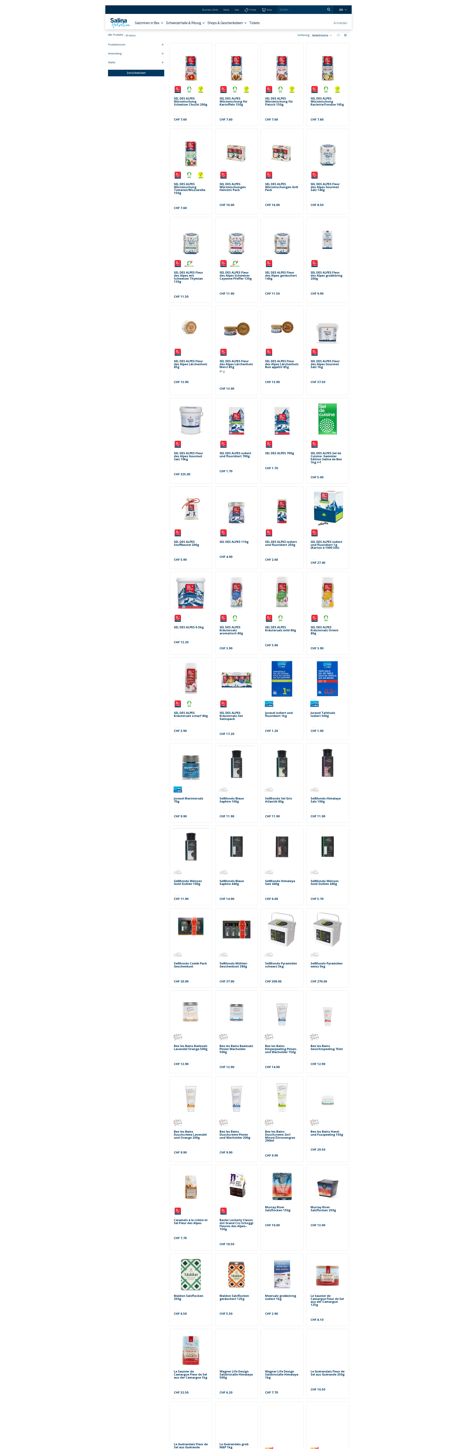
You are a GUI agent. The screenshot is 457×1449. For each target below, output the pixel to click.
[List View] (345, 35)
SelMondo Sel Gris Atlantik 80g (278, 800)
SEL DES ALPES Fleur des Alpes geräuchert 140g (281, 275)
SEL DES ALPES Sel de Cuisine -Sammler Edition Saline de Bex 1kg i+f (326, 458)
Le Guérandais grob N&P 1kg (234, 1446)
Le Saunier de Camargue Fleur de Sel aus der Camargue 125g (327, 1300)
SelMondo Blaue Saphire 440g (232, 883)
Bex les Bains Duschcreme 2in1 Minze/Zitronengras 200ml (280, 1136)
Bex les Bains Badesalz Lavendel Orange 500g (190, 1048)
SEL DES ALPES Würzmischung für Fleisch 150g (279, 101)
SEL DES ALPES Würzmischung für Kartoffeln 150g (233, 101)
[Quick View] (207, 52)
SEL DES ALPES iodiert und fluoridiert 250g (281, 543)
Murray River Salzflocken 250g (323, 1209)
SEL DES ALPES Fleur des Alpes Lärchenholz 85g (190, 364)
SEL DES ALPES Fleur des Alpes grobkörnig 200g (326, 275)
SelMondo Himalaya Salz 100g (326, 800)
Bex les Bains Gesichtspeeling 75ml (327, 1048)
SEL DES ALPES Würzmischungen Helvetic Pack (233, 187)
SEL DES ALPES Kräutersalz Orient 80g (324, 630)
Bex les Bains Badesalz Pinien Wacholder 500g (236, 1049)
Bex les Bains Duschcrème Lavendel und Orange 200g (190, 1134)
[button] (322, 35)
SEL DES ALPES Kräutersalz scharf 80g (191, 714)
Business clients (210, 9)
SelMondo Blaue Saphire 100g (232, 800)
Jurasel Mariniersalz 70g (188, 800)
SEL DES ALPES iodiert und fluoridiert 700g (235, 455)
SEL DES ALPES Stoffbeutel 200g (186, 543)
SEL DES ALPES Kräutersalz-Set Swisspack (231, 715)
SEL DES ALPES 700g (279, 453)
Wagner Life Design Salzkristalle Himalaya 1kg (281, 1374)
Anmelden (340, 23)
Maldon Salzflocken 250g (188, 1297)
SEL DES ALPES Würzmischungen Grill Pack (281, 187)
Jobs (236, 9)
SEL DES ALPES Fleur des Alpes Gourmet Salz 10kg (188, 456)
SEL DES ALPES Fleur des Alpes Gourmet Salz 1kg (325, 364)
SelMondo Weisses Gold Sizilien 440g (325, 883)
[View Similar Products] (207, 76)
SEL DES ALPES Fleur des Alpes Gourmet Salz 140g (325, 187)
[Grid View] (338, 35)
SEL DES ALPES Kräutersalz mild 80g (280, 629)
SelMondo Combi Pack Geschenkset (190, 965)
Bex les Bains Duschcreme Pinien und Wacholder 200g (235, 1134)
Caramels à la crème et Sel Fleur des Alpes (191, 1222)
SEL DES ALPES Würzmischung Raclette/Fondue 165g (327, 101)
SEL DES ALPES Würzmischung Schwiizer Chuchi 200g (190, 101)
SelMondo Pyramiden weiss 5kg (327, 965)
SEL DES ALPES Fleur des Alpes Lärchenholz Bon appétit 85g (281, 364)
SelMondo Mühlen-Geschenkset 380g (234, 965)
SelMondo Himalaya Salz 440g (280, 883)
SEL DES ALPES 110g (234, 541)
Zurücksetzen (136, 73)
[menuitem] (149, 23)
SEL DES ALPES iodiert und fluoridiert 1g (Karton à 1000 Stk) (326, 544)
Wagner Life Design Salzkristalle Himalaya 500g (236, 1374)
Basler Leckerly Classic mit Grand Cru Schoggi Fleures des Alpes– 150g (236, 1225)
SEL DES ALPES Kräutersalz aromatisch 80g (231, 630)
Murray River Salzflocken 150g (277, 1209)
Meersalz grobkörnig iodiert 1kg (280, 1297)
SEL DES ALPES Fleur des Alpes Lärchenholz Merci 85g (236, 364)
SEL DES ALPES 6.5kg (189, 627)
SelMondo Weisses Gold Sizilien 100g (188, 883)
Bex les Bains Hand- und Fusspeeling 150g (327, 1133)
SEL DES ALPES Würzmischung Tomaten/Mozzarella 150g (189, 189)
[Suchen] (329, 9)
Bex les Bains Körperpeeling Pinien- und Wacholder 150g (281, 1049)
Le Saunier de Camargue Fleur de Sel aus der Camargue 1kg (190, 1374)
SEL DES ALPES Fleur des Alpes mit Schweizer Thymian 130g (188, 277)
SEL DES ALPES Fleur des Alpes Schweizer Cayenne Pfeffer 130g (236, 275)
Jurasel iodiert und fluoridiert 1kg (279, 714)
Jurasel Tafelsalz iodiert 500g (323, 714)
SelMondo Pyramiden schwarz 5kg (281, 965)
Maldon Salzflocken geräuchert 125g (234, 1297)
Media (226, 9)
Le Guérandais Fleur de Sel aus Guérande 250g (328, 1373)
